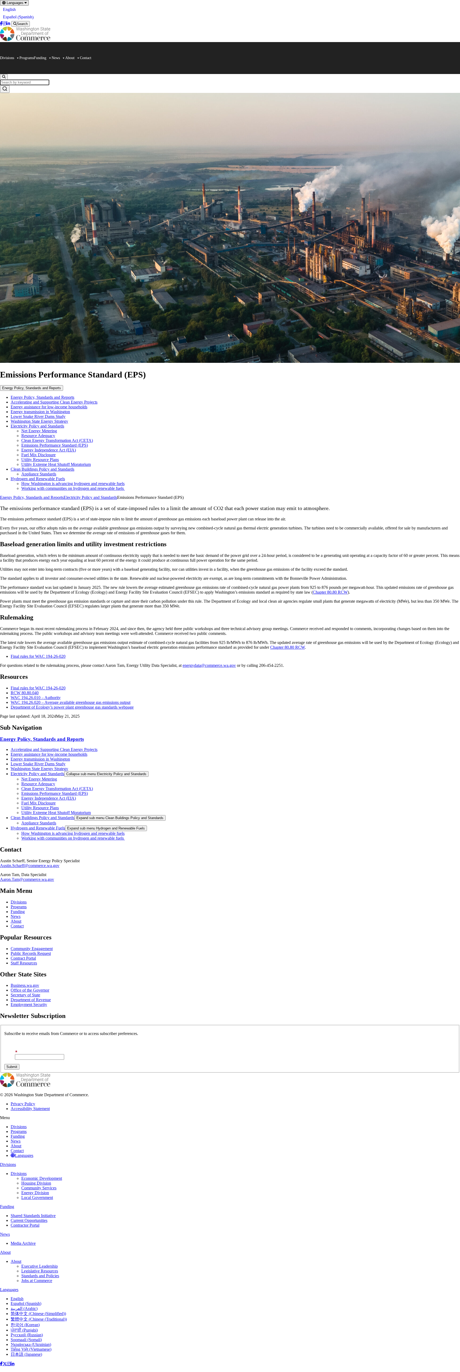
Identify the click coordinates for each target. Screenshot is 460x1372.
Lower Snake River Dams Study (38, 416)
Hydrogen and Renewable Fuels (38, 478)
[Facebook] (1, 23)
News (56, 58)
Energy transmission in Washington (40, 411)
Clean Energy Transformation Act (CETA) (57, 440)
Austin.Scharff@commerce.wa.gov (29, 865)
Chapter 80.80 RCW (330, 592)
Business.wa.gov (25, 985)
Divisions (7, 58)
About (70, 58)
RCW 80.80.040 (25, 693)
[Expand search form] (4, 77)
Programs (26, 58)
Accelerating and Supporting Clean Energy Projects (54, 402)
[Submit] (5, 89)
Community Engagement (32, 948)
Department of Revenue (31, 999)
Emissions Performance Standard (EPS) (54, 445)
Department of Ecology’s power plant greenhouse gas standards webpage (72, 707)
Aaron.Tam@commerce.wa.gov (27, 879)
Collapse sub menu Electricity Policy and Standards (106, 774)
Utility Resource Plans (40, 459)
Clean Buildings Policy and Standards (42, 469)
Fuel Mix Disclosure (38, 455)
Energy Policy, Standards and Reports (31, 388)
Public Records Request (31, 953)
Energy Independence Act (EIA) (48, 450)
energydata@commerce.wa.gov (209, 665)
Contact (85, 58)
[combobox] (230, 86)
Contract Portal (23, 958)
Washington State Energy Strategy (39, 421)
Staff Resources (24, 963)
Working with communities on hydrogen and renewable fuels (73, 488)
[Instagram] (4, 23)
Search (22, 24)
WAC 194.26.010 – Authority (36, 697)
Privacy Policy (23, 1104)
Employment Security (29, 1004)
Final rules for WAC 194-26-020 (38, 656)
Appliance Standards (38, 474)
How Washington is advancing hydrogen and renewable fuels (73, 483)
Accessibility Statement (30, 1108)
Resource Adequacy (38, 435)
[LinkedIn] (8, 23)
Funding (40, 58)
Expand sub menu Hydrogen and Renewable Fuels (106, 828)
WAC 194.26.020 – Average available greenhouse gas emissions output (70, 702)
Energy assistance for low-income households (49, 407)
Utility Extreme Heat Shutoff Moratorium (56, 464)
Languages (15, 3)
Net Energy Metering (39, 431)
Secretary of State (25, 995)
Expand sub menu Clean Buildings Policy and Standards (119, 818)
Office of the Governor (30, 990)
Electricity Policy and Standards (37, 426)
